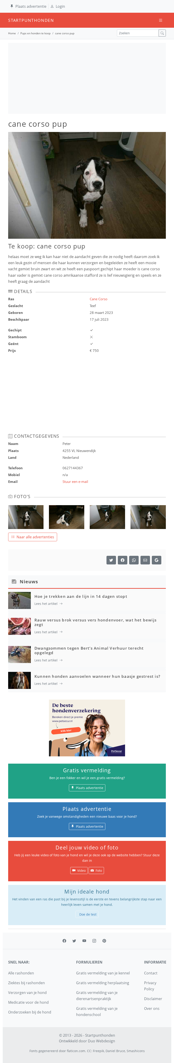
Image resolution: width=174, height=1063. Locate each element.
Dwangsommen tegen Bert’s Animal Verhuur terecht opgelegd (89, 650)
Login (60, 6)
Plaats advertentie (30, 6)
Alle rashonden (21, 973)
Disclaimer (153, 998)
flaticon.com (76, 1051)
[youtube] (84, 940)
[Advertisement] (87, 78)
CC (89, 1051)
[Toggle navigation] (160, 20)
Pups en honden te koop (35, 33)
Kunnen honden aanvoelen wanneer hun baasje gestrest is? (97, 676)
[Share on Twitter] (111, 560)
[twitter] (74, 940)
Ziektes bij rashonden (26, 982)
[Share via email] (145, 560)
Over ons (152, 1008)
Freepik (98, 1051)
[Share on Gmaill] (134, 560)
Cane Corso (98, 299)
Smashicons (136, 1051)
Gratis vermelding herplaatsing (102, 982)
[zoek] (162, 33)
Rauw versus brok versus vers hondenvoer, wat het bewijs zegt (95, 622)
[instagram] (94, 940)
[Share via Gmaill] (156, 560)
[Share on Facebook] (122, 560)
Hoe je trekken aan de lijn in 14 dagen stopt (80, 596)
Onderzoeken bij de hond (29, 1012)
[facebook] (64, 940)
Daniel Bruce (115, 1051)
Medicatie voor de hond (28, 1002)
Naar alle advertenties (35, 536)
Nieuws (29, 582)
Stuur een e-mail (75, 481)
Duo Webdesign (101, 1040)
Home (12, 33)
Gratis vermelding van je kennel (103, 973)
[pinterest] (104, 940)
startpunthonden (12, 20)
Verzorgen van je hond (27, 992)
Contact (150, 973)
